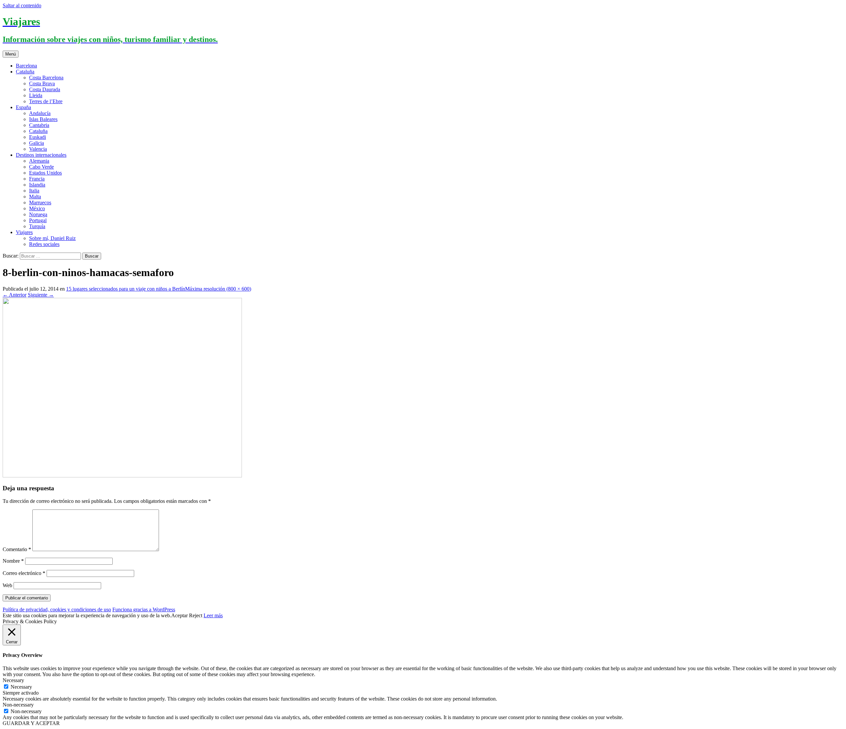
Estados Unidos (45, 173)
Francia (37, 179)
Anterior (14, 295)
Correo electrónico (24, 573)
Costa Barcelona (46, 77)
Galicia (36, 143)
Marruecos (40, 202)
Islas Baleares (43, 119)
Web (7, 585)
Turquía (37, 226)
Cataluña (25, 71)
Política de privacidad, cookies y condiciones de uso (57, 609)
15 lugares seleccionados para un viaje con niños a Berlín (125, 289)
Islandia (37, 184)
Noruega (38, 214)
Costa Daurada (44, 89)
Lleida (35, 95)
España (23, 107)
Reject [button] (195, 615)
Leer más (213, 615)
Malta (35, 196)
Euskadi (37, 137)
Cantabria (39, 125)
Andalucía (40, 113)
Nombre (13, 561)
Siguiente (41, 295)
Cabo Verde (41, 167)
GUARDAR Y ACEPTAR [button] (31, 723)
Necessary (21, 687)
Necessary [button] (13, 680)
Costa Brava (42, 83)
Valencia (38, 149)
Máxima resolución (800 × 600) (218, 289)
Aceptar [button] (179, 615)
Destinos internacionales (41, 155)
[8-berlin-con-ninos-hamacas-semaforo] (122, 475)
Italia (34, 190)
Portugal (38, 220)
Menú (10, 54)
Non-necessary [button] (18, 705)
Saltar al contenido (22, 5)
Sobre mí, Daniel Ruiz (52, 238)
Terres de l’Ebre (45, 101)
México (37, 208)
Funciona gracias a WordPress (143, 609)
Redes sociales (44, 244)
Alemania (39, 161)
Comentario (17, 549)
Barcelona (26, 65)
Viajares (24, 232)
